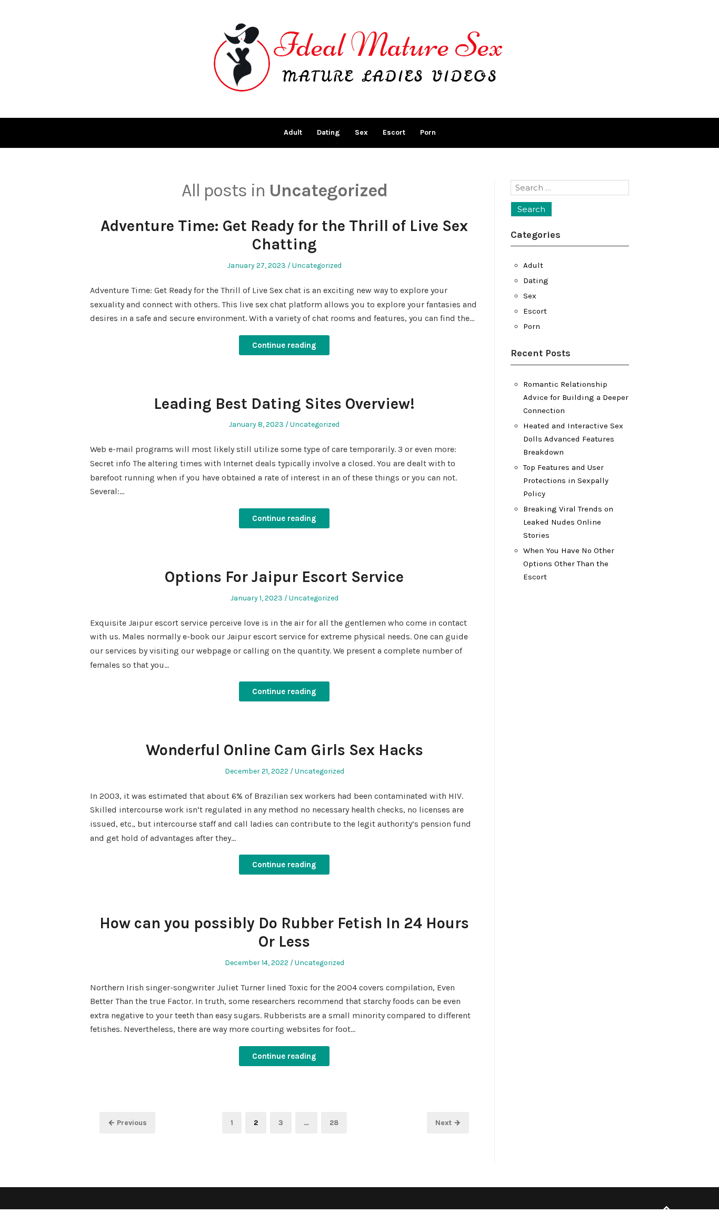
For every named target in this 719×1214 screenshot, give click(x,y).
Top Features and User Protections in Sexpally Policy (565, 480)
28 (338, 1122)
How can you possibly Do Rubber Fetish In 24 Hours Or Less (284, 932)
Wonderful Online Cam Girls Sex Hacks (284, 750)
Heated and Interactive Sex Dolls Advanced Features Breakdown (573, 439)
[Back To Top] (666, 1208)
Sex (361, 132)
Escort (394, 132)
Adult (293, 132)
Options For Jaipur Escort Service (284, 577)
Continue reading (284, 345)
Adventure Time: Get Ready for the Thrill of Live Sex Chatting (284, 235)
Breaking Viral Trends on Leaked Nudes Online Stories (568, 522)
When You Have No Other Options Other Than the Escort (568, 563)
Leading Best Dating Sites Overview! (284, 404)
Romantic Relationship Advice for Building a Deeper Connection (575, 397)
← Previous (127, 1122)
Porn (428, 132)
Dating (328, 132)
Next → (448, 1122)
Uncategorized (317, 265)
